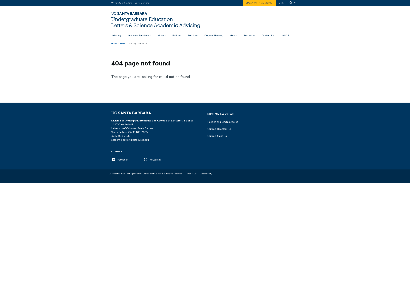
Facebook (122, 159)
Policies (176, 35)
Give (281, 3)
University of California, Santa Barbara (130, 3)
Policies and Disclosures (221, 122)
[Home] (157, 27)
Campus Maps (215, 136)
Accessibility (206, 174)
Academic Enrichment (139, 35)
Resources (249, 35)
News (122, 43)
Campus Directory (217, 129)
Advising (116, 35)
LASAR (285, 35)
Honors (162, 35)
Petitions (193, 35)
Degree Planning (213, 35)
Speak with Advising (259, 2)
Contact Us (268, 35)
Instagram (155, 159)
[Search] (293, 3)
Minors (233, 35)
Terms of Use (191, 174)
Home (114, 43)
